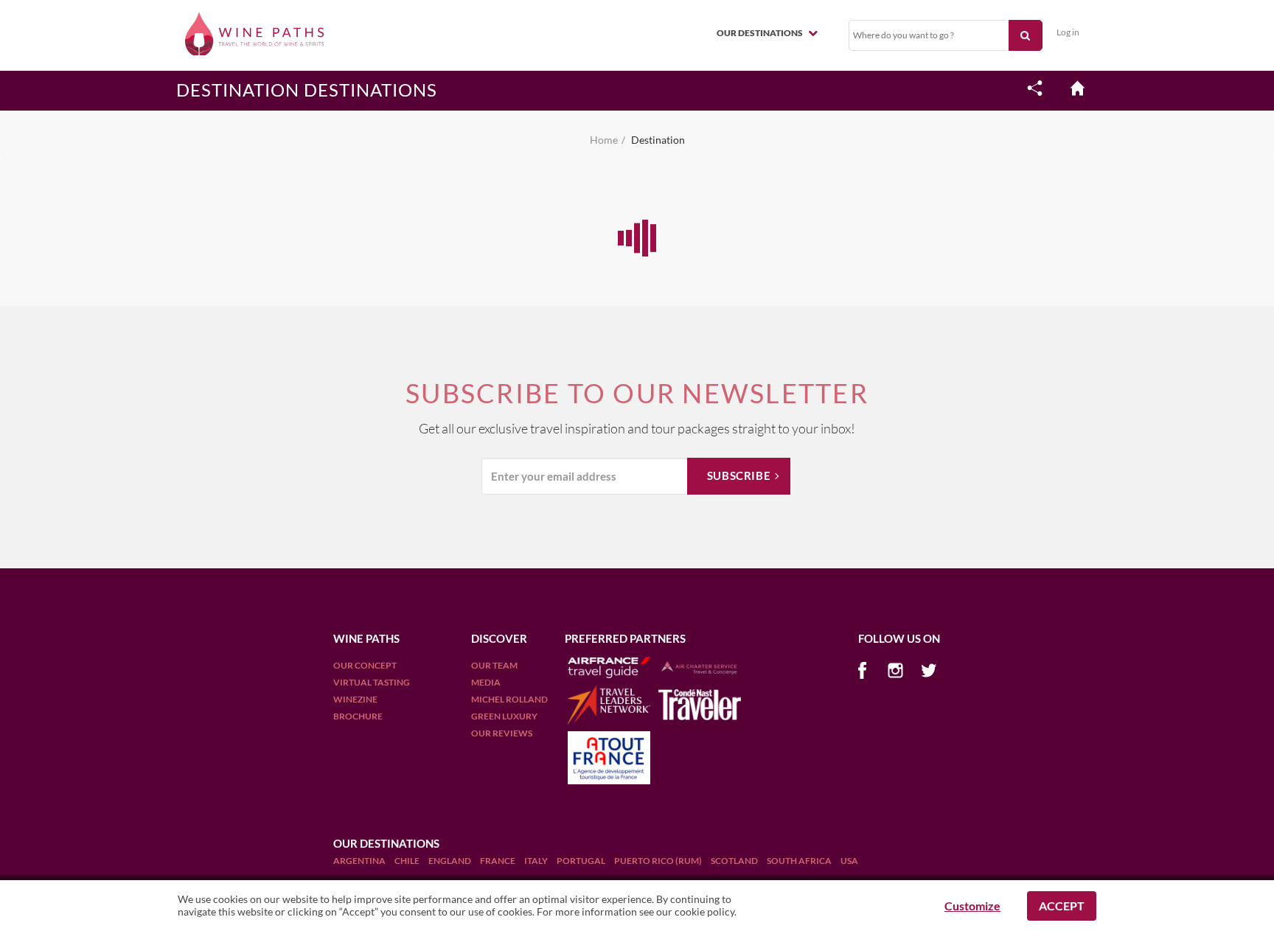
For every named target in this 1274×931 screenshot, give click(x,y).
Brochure (358, 716)
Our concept (365, 665)
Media (486, 682)
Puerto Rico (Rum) (658, 860)
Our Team (494, 665)
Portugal (582, 860)
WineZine (355, 699)
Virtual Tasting (371, 682)
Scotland (735, 860)
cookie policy (704, 911)
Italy (536, 860)
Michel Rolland (509, 699)
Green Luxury (504, 716)
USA (849, 860)
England (450, 860)
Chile (407, 860)
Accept (1062, 906)
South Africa (800, 860)
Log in (1068, 32)
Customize (972, 906)
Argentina (360, 860)
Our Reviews (501, 733)
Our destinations (760, 32)
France (498, 860)
